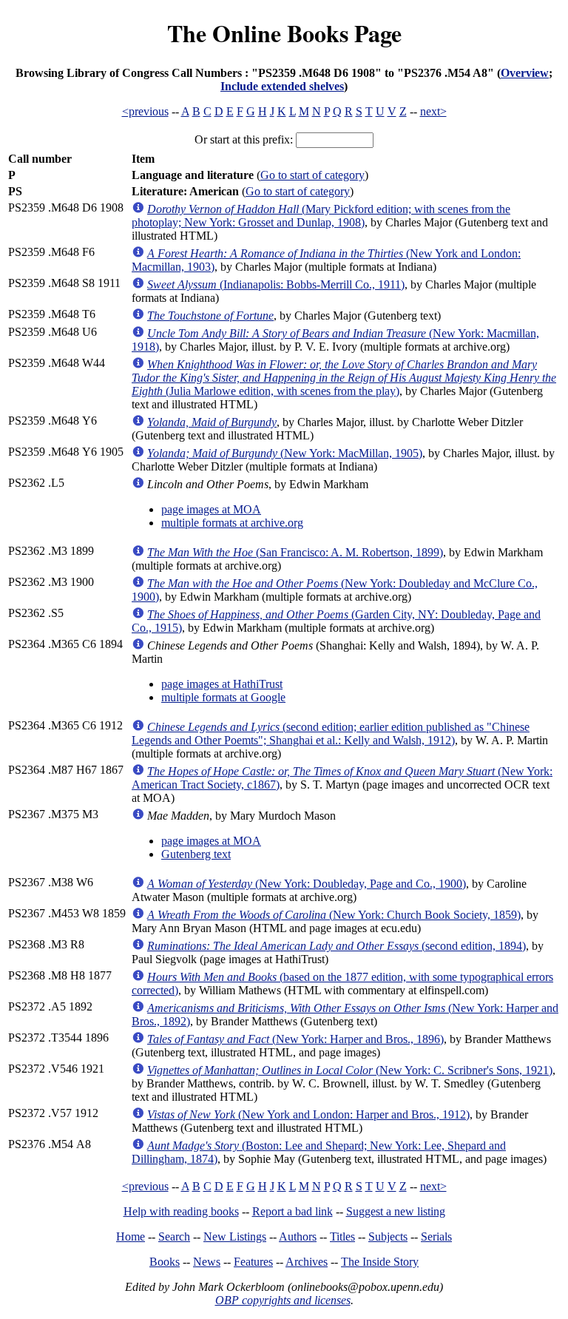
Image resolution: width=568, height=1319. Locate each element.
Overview (525, 73)
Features (253, 1261)
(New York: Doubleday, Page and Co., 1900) (306, 883)
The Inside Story (380, 1261)
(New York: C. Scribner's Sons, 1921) (349, 1070)
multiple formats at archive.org (232, 522)
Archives (306, 1261)
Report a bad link (292, 1211)
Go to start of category (312, 175)
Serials (436, 1236)
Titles (342, 1236)
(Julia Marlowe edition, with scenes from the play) (344, 377)
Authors (298, 1236)
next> (433, 111)
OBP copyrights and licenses (283, 1300)
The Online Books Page (284, 33)
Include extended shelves (282, 86)
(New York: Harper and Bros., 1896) (295, 1039)
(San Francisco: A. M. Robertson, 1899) (295, 552)
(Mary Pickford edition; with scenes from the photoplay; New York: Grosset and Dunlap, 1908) (321, 216)
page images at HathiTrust (222, 684)
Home (130, 1236)
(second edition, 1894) (336, 946)
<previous (145, 111)
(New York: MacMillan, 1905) (284, 453)
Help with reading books (181, 1211)
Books (164, 1261)
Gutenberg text (196, 854)
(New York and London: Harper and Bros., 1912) (308, 1114)
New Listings (234, 1236)
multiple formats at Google (223, 697)
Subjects (388, 1236)
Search (174, 1236)
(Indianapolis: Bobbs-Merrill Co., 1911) (276, 284)
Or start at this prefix (242, 139)
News (206, 1261)
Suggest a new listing (395, 1211)
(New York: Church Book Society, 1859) (334, 914)
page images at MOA (211, 509)
